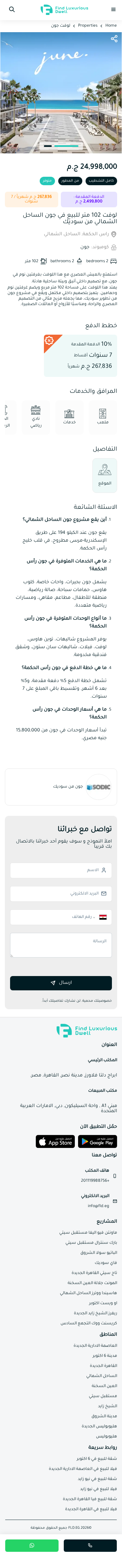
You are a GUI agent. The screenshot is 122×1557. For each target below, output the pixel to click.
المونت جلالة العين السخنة (92, 1283)
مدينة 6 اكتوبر (105, 1356)
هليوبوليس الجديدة (99, 1426)
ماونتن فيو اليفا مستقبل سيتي (88, 1233)
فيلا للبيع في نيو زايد (98, 1489)
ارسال (65, 983)
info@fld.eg (98, 1206)
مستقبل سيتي (103, 1396)
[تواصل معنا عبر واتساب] (32, 1545)
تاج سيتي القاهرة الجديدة (94, 1273)
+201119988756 (95, 1181)
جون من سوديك (68, 787)
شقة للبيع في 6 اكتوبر (97, 1459)
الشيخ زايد (107, 1406)
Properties (88, 26)
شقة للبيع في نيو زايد (97, 1479)
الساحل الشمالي (101, 1376)
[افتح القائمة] (113, 9)
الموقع (104, 484)
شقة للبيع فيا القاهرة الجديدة (90, 1499)
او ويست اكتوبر (103, 1303)
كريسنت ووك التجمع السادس (89, 1323)
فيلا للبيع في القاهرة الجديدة (91, 1509)
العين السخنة (104, 1386)
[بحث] (11, 9)
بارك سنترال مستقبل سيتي (91, 1243)
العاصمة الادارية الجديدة (95, 1346)
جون (84, 247)
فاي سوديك (106, 1263)
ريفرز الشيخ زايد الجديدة (95, 1313)
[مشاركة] (114, 39)
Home (111, 26)
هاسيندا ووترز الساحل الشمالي (88, 1293)
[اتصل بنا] (90, 1545)
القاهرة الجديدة (103, 1366)
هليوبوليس (106, 1437)
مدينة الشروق (104, 1416)
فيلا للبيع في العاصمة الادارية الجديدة (83, 1469)
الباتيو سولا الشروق (98, 1253)
